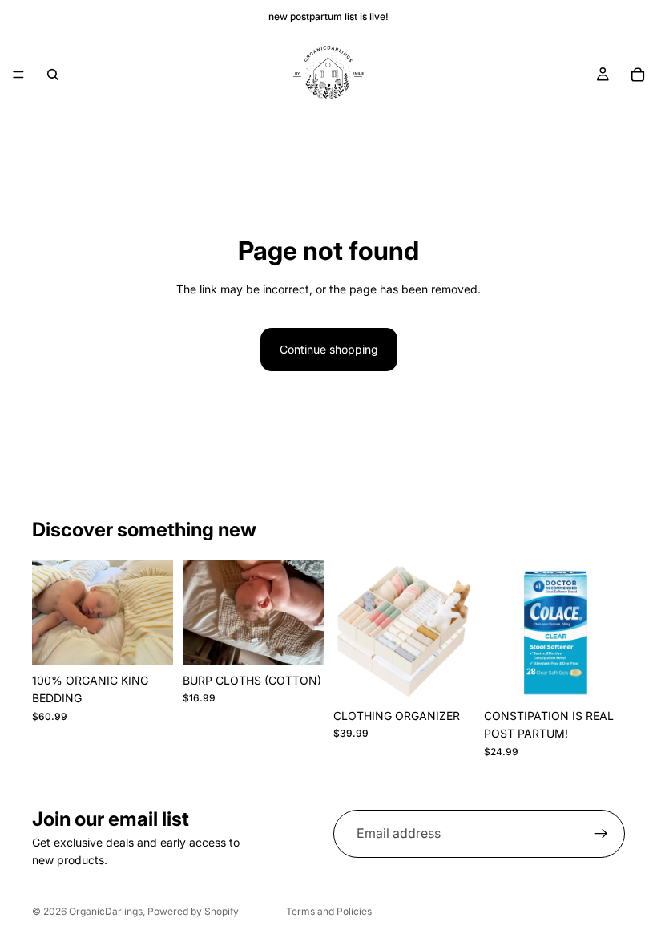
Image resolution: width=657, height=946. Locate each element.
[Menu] (18, 74)
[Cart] (637, 74)
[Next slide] (155, 612)
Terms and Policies (329, 911)
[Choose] (148, 640)
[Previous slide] (49, 612)
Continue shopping (329, 349)
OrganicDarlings (106, 911)
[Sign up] (601, 834)
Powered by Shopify (193, 911)
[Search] (53, 74)
